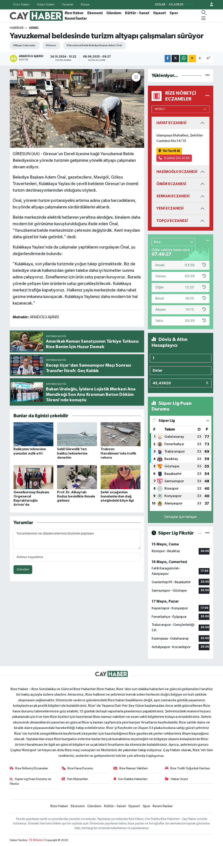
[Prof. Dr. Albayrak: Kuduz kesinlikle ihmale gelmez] (77, 477)
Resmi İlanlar (76, 18)
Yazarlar (67, 4)
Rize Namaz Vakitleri (133, 768)
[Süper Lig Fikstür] (207, 533)
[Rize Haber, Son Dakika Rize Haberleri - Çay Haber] (36, 15)
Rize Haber (74, 13)
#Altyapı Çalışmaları (24, 45)
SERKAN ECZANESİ (172, 196)
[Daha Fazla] (192, 58)
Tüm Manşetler (77, 779)
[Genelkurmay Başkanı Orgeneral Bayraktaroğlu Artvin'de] (33, 477)
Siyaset (159, 13)
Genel (34, 27)
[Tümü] (207, 75)
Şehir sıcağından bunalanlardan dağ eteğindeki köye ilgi (117, 496)
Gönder (23, 569)
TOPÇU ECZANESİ (172, 221)
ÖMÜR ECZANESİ (171, 184)
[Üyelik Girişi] (209, 4)
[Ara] (204, 13)
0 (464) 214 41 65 (177, 158)
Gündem (113, 13)
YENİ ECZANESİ (170, 208)
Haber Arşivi (179, 779)
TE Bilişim (36, 840)
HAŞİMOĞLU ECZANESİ (176, 172)
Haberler (17, 27)
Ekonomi (95, 13)
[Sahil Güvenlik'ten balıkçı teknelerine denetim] (77, 434)
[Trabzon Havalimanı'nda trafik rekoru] (120, 434)
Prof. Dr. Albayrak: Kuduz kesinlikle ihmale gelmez (76, 496)
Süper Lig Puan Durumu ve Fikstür (30, 781)
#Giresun (51, 45)
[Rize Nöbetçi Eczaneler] (207, 96)
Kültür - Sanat (137, 13)
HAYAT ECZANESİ (171, 123)
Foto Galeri (21, 4)
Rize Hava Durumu (80, 768)
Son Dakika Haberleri (132, 779)
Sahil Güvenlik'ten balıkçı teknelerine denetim (72, 453)
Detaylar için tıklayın (180, 517)
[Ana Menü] (203, 18)
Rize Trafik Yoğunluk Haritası (190, 768)
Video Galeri (45, 4)
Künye (85, 4)
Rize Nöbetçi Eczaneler (31, 768)
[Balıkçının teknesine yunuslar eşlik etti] (33, 434)
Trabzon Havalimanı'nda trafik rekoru (118, 453)
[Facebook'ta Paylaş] (168, 58)
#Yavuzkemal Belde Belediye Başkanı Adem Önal (94, 45)
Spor (174, 13)
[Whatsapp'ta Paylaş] (184, 58)
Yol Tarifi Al (171, 151)
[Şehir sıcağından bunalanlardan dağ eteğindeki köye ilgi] (120, 477)
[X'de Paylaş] (175, 58)
